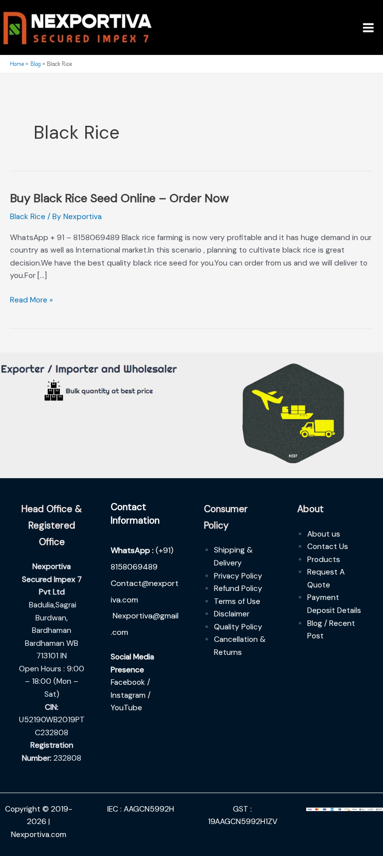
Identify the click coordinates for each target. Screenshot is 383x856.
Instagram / (131, 695)
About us (323, 534)
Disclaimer (231, 614)
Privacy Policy (238, 576)
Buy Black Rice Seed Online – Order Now (119, 198)
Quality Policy (238, 627)
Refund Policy (238, 588)
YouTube (126, 708)
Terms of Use (237, 601)
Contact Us (327, 547)
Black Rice (27, 217)
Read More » (31, 299)
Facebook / (130, 682)
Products (323, 560)
